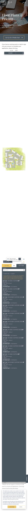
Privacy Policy (16, 499)
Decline (21, 506)
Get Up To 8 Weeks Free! (12, 38)
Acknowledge (12, 506)
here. (16, 48)
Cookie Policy (9, 499)
